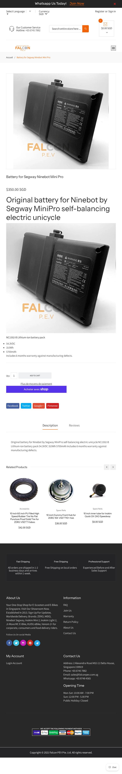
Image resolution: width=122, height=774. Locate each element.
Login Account (14, 663)
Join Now (77, 3)
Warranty (68, 616)
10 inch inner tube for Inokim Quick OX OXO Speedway (98, 515)
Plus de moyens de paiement (36, 383)
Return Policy (70, 622)
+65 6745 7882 (32, 30)
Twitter (26, 405)
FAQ (65, 605)
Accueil (9, 57)
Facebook (12, 405)
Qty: (8, 375)
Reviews (74, 425)
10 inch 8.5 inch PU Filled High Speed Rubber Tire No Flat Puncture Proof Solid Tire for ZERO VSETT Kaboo (24, 517)
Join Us (67, 610)
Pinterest (52, 405)
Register (99, 11)
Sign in (112, 11)
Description (50, 425)
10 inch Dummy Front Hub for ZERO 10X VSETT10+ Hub (61, 516)
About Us (68, 627)
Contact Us (69, 633)
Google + (39, 405)
